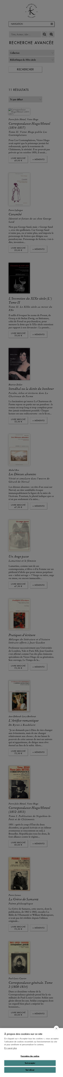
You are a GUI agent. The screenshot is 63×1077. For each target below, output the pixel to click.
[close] (56, 1028)
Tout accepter (30, 1063)
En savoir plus (10, 1048)
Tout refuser (30, 1070)
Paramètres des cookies (30, 1056)
